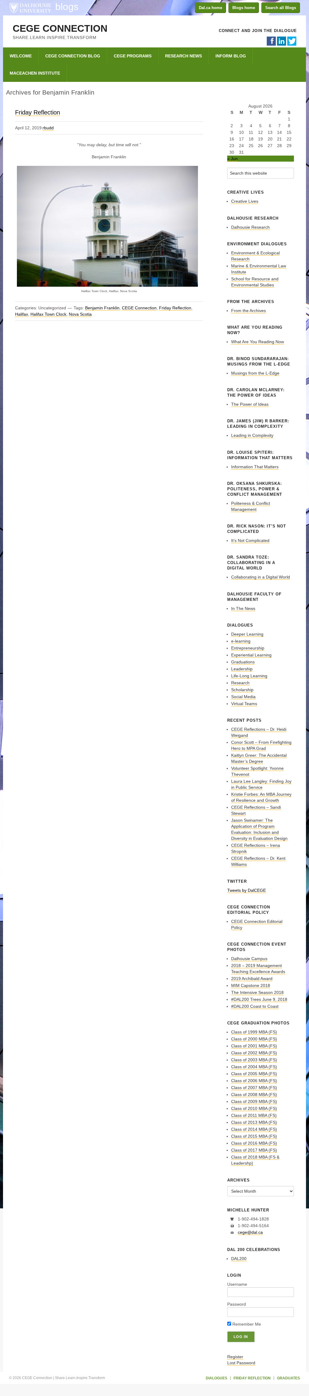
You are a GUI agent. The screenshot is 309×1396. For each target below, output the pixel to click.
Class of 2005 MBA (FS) (254, 1073)
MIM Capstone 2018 (250, 985)
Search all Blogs (280, 7)
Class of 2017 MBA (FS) (254, 1150)
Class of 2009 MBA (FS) (254, 1101)
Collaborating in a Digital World (260, 577)
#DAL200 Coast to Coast (255, 1006)
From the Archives (248, 310)
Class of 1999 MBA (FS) (254, 1032)
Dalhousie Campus (249, 958)
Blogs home (243, 7)
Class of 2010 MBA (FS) (254, 1108)
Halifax (21, 314)
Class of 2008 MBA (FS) (254, 1094)
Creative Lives (244, 201)
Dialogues (216, 1378)
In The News (243, 608)
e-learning (240, 641)
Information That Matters (255, 466)
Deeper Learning (247, 634)
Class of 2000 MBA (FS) (254, 1039)
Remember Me (246, 1324)
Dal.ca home (210, 7)
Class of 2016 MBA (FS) (254, 1143)
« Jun (232, 158)
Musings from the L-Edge (255, 373)
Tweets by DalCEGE (246, 890)
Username (237, 1284)
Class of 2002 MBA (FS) (254, 1052)
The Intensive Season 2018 (257, 992)
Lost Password (241, 1362)
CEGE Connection (60, 28)
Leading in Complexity (252, 435)
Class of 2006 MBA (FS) (254, 1080)
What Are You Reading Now (257, 341)
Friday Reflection (37, 112)
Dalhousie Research (250, 227)
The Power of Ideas (250, 404)
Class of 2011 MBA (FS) (254, 1115)
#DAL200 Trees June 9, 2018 (259, 999)
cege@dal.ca (250, 1232)
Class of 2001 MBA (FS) (254, 1045)
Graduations (243, 661)
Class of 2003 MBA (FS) (254, 1059)
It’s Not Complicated (250, 540)
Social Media (243, 696)
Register (235, 1356)
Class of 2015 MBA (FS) (254, 1136)
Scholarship (242, 689)
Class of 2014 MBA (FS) (254, 1129)
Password (236, 1304)
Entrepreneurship (247, 648)
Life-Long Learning (249, 675)
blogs (66, 7)
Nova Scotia (80, 314)
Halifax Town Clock (48, 314)
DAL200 (239, 1258)
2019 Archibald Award (251, 978)
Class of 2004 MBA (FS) (254, 1066)
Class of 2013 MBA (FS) (254, 1122)
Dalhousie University (30, 7)
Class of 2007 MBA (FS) (254, 1087)
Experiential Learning (251, 655)
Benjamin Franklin (102, 307)
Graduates (288, 1378)
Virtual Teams (244, 703)
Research (240, 682)
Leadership (242, 668)
